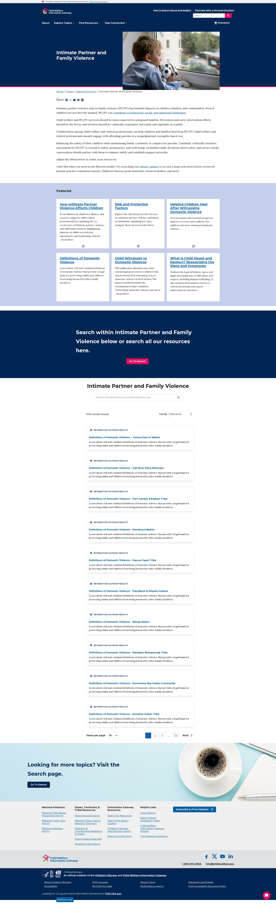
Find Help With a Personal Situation (214, 10)
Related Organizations (87, 844)
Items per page (95, 735)
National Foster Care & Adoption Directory (87, 822)
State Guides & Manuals (88, 839)
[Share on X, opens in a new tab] (70, 100)
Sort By (163, 414)
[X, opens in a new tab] (214, 856)
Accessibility (50, 886)
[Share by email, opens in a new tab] (74, 100)
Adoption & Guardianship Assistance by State (88, 831)
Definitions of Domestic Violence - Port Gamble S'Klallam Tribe (128, 498)
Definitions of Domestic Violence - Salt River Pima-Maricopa (126, 468)
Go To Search (137, 361)
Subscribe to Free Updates (191, 809)
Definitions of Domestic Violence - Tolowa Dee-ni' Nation (124, 437)
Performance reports (152, 886)
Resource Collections (120, 836)
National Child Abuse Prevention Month (54, 814)
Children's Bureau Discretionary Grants (119, 830)
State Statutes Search (87, 815)
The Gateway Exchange (154, 836)
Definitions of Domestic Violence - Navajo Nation (119, 622)
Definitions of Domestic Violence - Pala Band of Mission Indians (128, 591)
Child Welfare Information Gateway (144, 875)
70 (175, 735)
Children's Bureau (106, 875)
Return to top (64, 899)
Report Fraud (147, 882)
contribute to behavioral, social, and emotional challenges (149, 112)
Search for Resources (120, 815)
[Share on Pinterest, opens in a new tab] (82, 100)
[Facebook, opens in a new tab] (206, 856)
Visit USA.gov (113, 893)
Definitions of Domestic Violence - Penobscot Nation (122, 529)
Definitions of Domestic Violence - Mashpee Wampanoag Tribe (128, 652)
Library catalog (149, 166)
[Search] (228, 15)
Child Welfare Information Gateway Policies (152, 828)
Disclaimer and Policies (200, 882)
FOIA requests (100, 882)
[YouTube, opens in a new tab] (222, 856)
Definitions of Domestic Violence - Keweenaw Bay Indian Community (132, 683)
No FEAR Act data (102, 886)
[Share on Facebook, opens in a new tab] (66, 100)
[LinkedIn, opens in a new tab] (230, 856)
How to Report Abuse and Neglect (172, 10)
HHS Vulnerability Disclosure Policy (207, 886)
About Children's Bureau (57, 882)
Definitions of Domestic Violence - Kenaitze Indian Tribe (124, 714)
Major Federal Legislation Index (150, 819)
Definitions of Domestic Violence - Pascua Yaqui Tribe (122, 560)
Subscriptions (148, 813)
